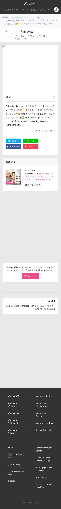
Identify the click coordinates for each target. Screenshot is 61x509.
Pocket (32, 146)
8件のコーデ (20, 39)
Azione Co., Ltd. (43, 430)
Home (10, 447)
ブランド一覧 (14, 464)
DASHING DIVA (31, 173)
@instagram (41, 477)
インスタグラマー (12, 10)
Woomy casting (15, 413)
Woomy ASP (13, 396)
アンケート (30, 276)
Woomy (29, 4)
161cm (33, 36)
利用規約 (12, 481)
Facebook (14, 146)
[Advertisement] (30, 224)
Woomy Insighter (44, 396)
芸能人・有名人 (38, 10)
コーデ (25, 10)
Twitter (15, 141)
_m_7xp (36, 17)
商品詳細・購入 (33, 184)
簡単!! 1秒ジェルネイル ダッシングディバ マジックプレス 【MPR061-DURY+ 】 (39, 176)
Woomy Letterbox (44, 423)
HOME (5, 17)
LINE (32, 141)
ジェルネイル (30, 170)
